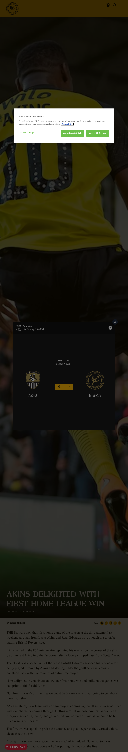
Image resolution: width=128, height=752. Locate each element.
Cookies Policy (67, 124)
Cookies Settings (26, 133)
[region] (64, 125)
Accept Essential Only (72, 133)
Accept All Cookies (97, 133)
